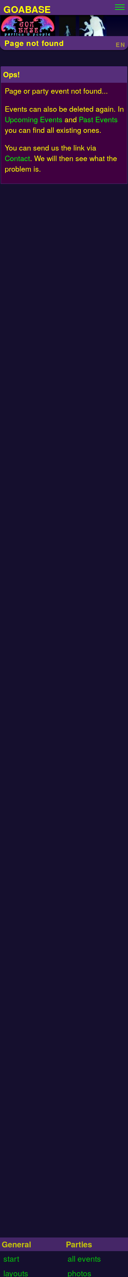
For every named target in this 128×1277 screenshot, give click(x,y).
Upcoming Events (33, 119)
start (11, 1258)
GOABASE (27, 9)
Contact (17, 158)
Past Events (98, 119)
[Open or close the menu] (119, 5)
